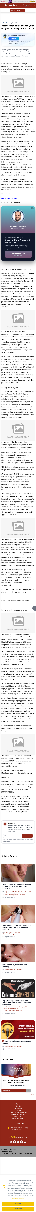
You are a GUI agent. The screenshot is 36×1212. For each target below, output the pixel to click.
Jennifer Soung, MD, (9, 893)
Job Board (18, 1110)
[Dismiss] (32, 208)
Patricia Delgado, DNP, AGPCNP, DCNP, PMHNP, (18, 891)
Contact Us (18, 1108)
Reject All (18, 1204)
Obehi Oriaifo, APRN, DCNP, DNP (12, 1010)
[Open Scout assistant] (26, 5)
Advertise (18, 1106)
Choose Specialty (16, 10)
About (18, 1104)
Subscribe (26, 836)
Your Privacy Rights (18, 1118)
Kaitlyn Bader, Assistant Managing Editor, (16, 1007)
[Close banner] (34, 2)
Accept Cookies (18, 1208)
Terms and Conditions (18, 1114)
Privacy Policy (18, 1116)
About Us (13, 1153)
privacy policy (6, 841)
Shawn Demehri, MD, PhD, (12, 932)
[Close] (34, 1177)
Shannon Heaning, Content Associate (14, 895)
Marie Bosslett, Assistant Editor (13, 969)
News (20, 1153)
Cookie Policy (30, 1195)
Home (6, 1153)
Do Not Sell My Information (18, 1112)
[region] (18, 1193)
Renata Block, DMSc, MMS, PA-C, (12, 1008)
